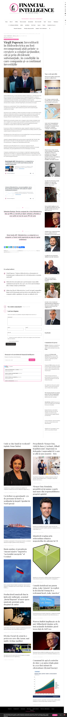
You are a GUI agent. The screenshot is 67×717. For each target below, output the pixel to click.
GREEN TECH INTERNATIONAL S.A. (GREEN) (14, 369)
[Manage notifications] (64, 715)
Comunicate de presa (51, 25)
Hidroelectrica (25, 250)
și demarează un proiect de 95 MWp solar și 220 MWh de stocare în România (52, 403)
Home (6, 21)
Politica (16, 21)
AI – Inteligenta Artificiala (13, 25)
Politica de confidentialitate (45, 708)
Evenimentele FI (39, 18)
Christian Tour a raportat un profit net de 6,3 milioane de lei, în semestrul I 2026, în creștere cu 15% (52, 233)
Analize (21, 25)
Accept (55, 715)
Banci (45, 21)
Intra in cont (32, 18)
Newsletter (29, 708)
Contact (53, 708)
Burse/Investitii (38, 21)
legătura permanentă (14, 252)
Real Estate (33, 25)
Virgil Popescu (33, 250)
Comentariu (10, 317)
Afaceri (11, 21)
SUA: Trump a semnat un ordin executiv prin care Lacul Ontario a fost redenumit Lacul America (52, 101)
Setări (61, 715)
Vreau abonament (25, 18)
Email (27, 327)
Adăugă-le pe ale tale (26, 306)
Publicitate (32, 710)
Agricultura (27, 25)
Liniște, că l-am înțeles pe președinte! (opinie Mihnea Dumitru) (50, 279)
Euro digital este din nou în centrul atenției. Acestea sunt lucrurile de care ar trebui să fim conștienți (52, 386)
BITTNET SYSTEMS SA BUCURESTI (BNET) (13, 373)
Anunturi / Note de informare (41, 28)
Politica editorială (36, 708)
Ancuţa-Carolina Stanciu (8, 35)
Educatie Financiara (18, 28)
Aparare (39, 25)
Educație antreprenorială (29, 28)
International (30, 21)
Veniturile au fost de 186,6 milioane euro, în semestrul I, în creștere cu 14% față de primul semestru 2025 (51, 357)
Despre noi (10, 708)
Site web (9, 332)
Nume (9, 327)
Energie (50, 21)
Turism (44, 25)
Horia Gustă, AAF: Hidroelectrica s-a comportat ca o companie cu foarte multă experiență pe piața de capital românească (22, 237)
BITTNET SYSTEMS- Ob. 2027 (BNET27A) (13, 377)
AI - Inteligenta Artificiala (13, 632)
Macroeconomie (23, 21)
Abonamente (23, 708)
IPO (29, 250)
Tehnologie (56, 21)
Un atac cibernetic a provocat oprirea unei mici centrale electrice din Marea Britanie (52, 422)
